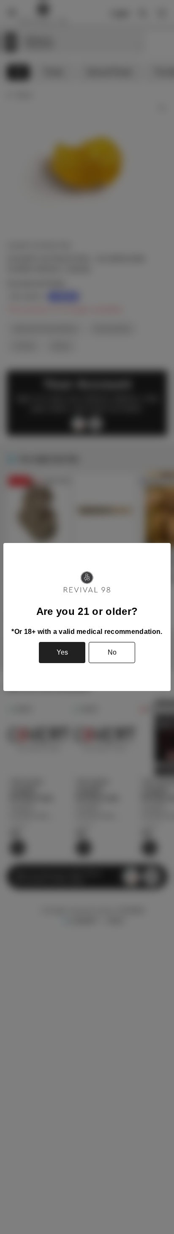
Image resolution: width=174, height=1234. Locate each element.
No (112, 652)
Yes (62, 652)
